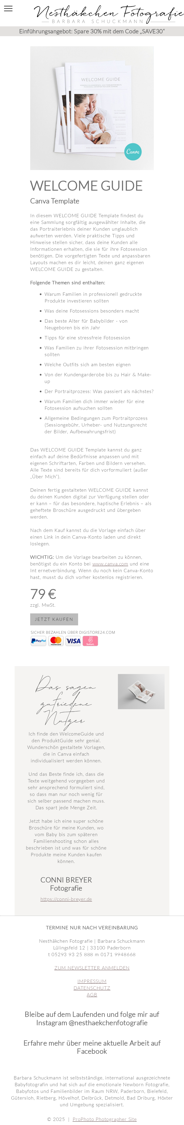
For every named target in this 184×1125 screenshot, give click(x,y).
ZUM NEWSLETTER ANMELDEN (92, 968)
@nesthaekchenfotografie (108, 1022)
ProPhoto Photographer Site (105, 1119)
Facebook (92, 1051)
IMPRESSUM (91, 981)
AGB (92, 995)
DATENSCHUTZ (92, 988)
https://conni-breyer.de (66, 899)
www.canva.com (110, 564)
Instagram (51, 1022)
